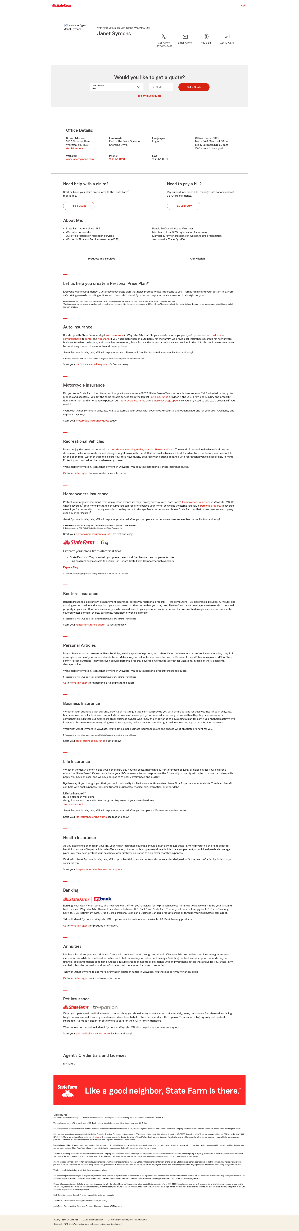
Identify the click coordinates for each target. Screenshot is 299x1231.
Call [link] (65, 473)
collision (216, 335)
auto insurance (115, 335)
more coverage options (166, 400)
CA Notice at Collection (93, 1220)
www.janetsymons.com (80, 159)
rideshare (103, 338)
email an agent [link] (80, 473)
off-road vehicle (163, 449)
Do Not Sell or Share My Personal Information (127, 1220)
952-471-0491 (117, 159)
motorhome (117, 449)
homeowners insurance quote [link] (93, 534)
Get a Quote (194, 87)
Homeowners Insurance (196, 502)
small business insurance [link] (90, 740)
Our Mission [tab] (197, 258)
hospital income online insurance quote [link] (99, 869)
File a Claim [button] (79, 206)
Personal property (210, 505)
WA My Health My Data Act (65, 1220)
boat (147, 449)
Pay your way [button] (183, 206)
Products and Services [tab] (101, 258)
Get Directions (74, 148)
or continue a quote (149, 95)
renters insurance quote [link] (90, 624)
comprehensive (72, 338)
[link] (185, 45)
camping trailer (134, 449)
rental (88, 338)
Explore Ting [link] (70, 567)
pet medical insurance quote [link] (93, 1033)
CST (215, 138)
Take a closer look (73, 804)
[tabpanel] (149, 145)
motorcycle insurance (132, 400)
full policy (95, 1137)
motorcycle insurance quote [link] (92, 420)
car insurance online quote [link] (91, 364)
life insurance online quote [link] (91, 817)
